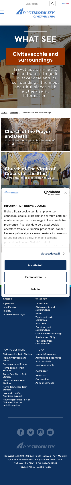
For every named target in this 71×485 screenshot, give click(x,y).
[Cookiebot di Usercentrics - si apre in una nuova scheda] (45, 193)
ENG (64, 3)
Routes (7, 299)
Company (41, 371)
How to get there (14, 349)
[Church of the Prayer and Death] (35, 134)
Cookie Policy (44, 467)
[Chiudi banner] (65, 193)
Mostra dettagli (50, 253)
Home (4, 113)
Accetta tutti (35, 265)
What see (14, 113)
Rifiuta (35, 288)
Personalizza (33, 277)
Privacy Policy (27, 467)
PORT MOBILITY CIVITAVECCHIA (35, 13)
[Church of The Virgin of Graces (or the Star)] (35, 168)
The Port (41, 349)
